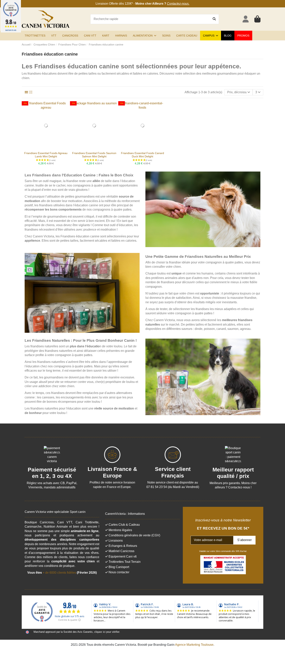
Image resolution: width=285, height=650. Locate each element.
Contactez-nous (178, 3)
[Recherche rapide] (214, 19)
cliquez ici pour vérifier (106, 632)
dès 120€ (125, 3)
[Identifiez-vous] (245, 19)
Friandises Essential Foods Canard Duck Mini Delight (142, 155)
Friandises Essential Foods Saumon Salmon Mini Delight (94, 155)
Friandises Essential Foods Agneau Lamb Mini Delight (45, 155)
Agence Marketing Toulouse (194, 644)
